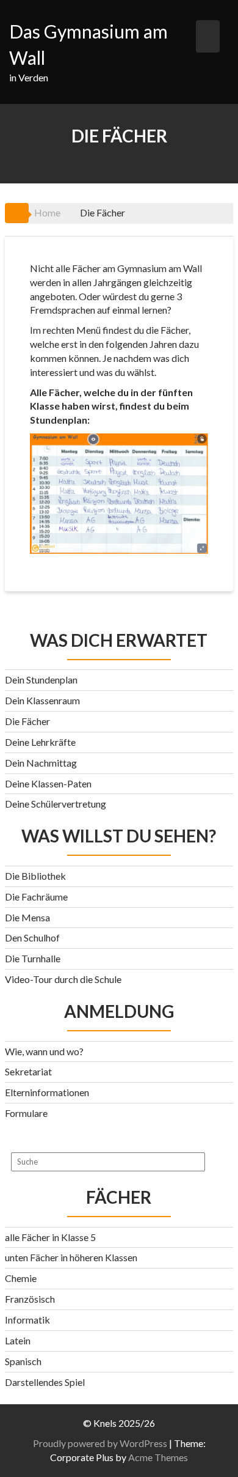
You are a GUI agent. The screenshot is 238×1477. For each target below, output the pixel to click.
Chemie (21, 1278)
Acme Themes (158, 1457)
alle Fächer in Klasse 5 (50, 1237)
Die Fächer (27, 721)
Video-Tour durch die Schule (63, 979)
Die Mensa (27, 917)
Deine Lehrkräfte (40, 742)
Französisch (30, 1299)
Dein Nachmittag (41, 762)
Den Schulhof (32, 937)
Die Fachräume (36, 896)
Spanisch (23, 1361)
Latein (18, 1340)
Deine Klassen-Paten (48, 783)
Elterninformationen (47, 1092)
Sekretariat (28, 1071)
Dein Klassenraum (42, 700)
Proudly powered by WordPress (100, 1443)
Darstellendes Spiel (45, 1382)
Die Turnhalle (32, 958)
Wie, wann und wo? (44, 1051)
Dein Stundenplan (41, 679)
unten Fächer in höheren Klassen (71, 1257)
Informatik (27, 1319)
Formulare (26, 1113)
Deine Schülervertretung (55, 803)
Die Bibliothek (35, 876)
